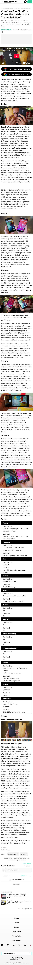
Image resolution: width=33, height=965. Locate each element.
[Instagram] (8, 945)
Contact (16, 922)
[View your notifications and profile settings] (30, 875)
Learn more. (28, 8)
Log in (24, 863)
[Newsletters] (25, 945)
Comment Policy (13, 860)
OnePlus (3, 849)
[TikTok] (31, 945)
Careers (16, 927)
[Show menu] (1, 1)
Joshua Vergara (7, 29)
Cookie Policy (16, 940)
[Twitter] (19, 945)
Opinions (8, 849)
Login (29, 1)
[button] (16, 1)
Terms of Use (16, 931)
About (16, 918)
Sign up (29, 863)
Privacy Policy (16, 936)
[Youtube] (13, 945)
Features (4, 847)
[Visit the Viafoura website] (28, 909)
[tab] (6, 875)
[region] (16, 886)
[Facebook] (2, 945)
